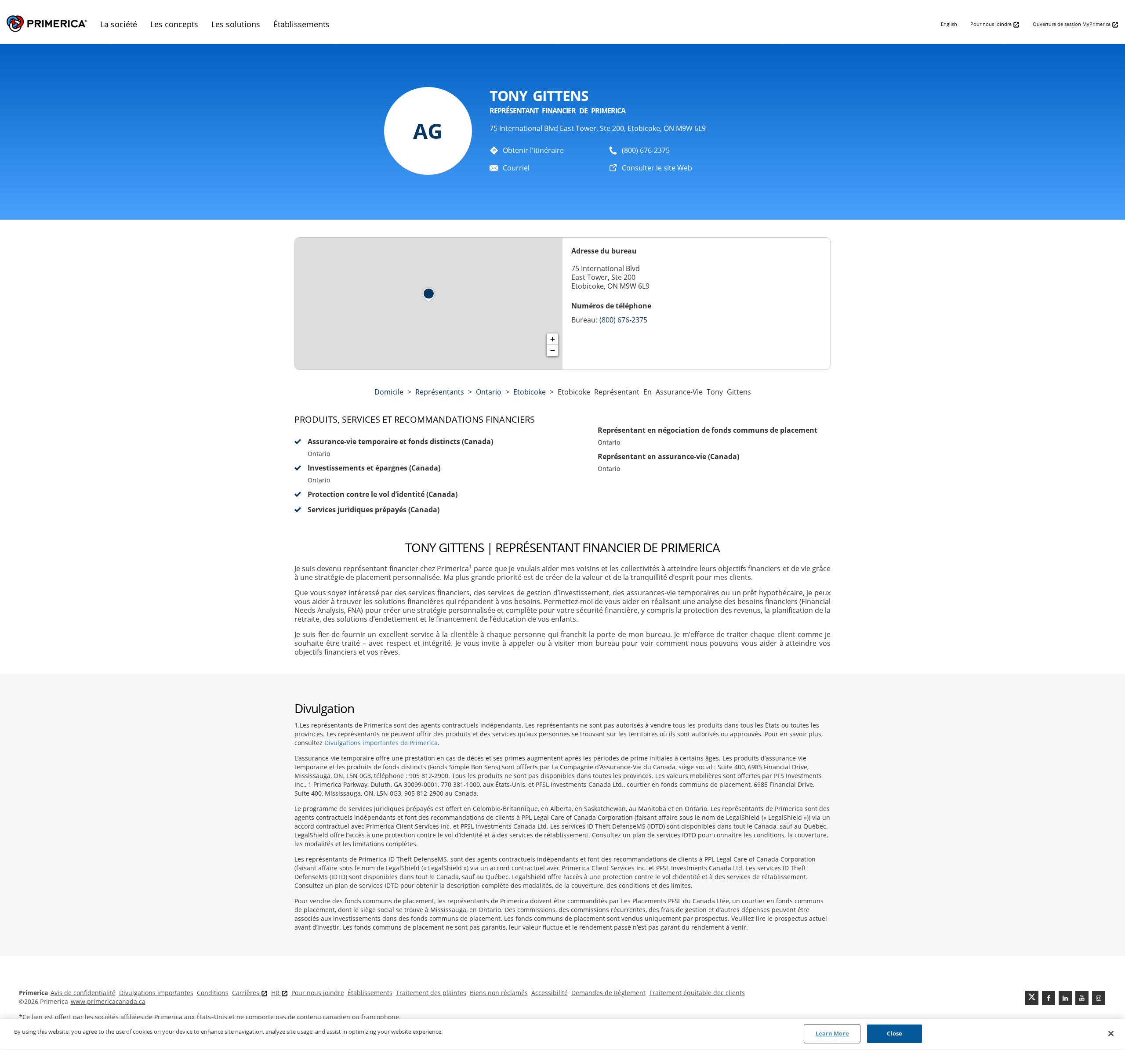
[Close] (1111, 1033)
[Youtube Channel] (1082, 998)
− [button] (552, 350)
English (949, 24)
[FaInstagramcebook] (1098, 998)
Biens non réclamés (499, 992)
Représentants (439, 392)
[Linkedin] (1065, 998)
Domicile (388, 392)
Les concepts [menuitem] (174, 24)
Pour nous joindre (991, 24)
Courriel (516, 168)
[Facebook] (1048, 998)
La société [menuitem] (118, 24)
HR (276, 992)
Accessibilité (549, 992)
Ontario (488, 392)
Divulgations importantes (156, 992)
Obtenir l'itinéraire (533, 150)
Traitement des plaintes (431, 992)
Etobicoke (529, 392)
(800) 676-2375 (646, 150)
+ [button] (552, 339)
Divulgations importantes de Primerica (381, 743)
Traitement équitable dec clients (697, 992)
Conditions (213, 992)
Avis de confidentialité (83, 992)
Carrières (246, 992)
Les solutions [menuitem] (235, 24)
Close (894, 1033)
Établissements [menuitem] (301, 24)
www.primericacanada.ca (108, 1001)
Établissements (370, 992)
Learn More (832, 1033)
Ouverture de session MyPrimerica (1072, 24)
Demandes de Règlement (608, 992)
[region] (562, 1034)
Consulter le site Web (657, 168)
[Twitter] (1031, 998)
